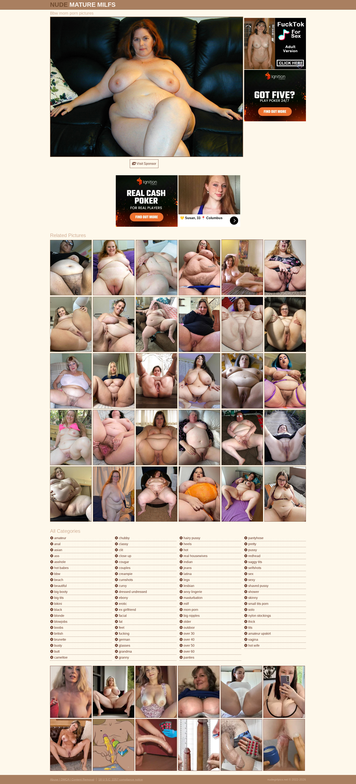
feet (121, 627)
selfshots (254, 568)
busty (57, 645)
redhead (253, 556)
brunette (59, 639)
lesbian (188, 586)
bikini (57, 603)
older (187, 621)
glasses (124, 645)
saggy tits (254, 562)
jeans (187, 568)
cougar (123, 562)
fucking (123, 633)
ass (56, 556)
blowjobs (60, 621)
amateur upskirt (259, 633)
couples (124, 568)
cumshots (125, 580)
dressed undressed (132, 592)
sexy (251, 580)
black (57, 609)
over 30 (188, 633)
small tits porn (257, 603)
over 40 (188, 639)
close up (124, 556)
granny (123, 657)
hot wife (253, 645)
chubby (124, 538)
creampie (125, 574)
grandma (125, 651)
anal (57, 544)
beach (58, 580)
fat (120, 621)
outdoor (189, 627)
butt (56, 651)
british (58, 633)
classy (123, 544)
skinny (252, 597)
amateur (59, 538)
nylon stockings (259, 615)
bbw (56, 574)
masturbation (193, 597)
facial (122, 615)
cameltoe (60, 657)
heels (187, 544)
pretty (251, 544)
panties (188, 657)
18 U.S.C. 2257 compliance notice (120, 779)
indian (188, 562)
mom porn (190, 609)
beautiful (60, 586)
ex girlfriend (127, 609)
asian (57, 550)
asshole (59, 562)
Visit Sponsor (146, 163)
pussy (252, 550)
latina (187, 574)
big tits (58, 597)
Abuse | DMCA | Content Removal (72, 779)
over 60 (188, 651)
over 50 (188, 645)
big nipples (191, 615)
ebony (123, 597)
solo (250, 609)
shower (253, 592)
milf (186, 603)
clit (120, 550)
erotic (122, 603)
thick (251, 621)
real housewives (195, 556)
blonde (58, 615)
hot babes (61, 568)
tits (249, 627)
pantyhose (255, 538)
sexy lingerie (192, 592)
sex (250, 574)
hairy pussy (191, 538)
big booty (60, 592)
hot (185, 550)
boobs (58, 627)
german (124, 639)
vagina (252, 639)
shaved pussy (257, 586)
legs (186, 580)
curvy (122, 586)
